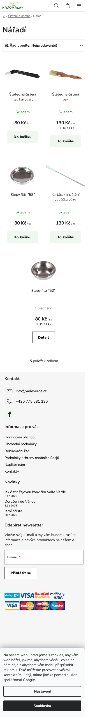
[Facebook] (10, 414)
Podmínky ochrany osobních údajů (32, 457)
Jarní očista (13, 511)
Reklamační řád (17, 451)
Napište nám (15, 464)
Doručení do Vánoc (20, 502)
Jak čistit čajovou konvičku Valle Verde (35, 492)
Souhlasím (42, 705)
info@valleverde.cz (31, 390)
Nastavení (42, 691)
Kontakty (12, 471)
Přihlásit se (21, 573)
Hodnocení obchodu (21, 437)
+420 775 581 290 (32, 401)
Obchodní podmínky (21, 444)
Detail (43, 337)
